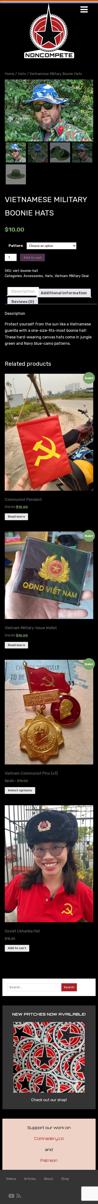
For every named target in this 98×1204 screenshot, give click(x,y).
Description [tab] (23, 291)
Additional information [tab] (64, 293)
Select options (20, 790)
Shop (65, 1179)
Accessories (33, 276)
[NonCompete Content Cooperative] (49, 60)
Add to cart (33, 257)
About (48, 1179)
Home (9, 74)
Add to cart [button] (17, 948)
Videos (11, 1179)
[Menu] (84, 9)
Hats (22, 74)
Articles (30, 1179)
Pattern (16, 246)
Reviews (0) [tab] (22, 301)
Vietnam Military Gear (72, 276)
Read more (16, 516)
